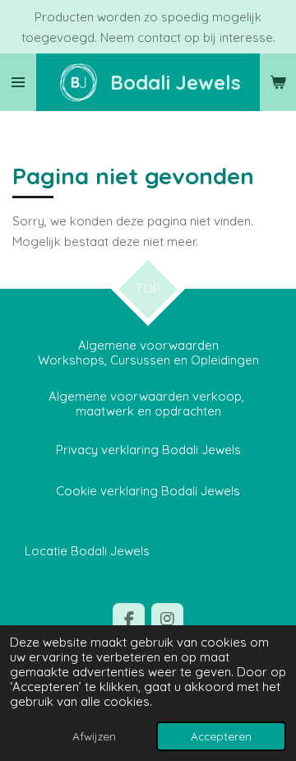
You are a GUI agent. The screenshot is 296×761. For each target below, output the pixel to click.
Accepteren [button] (221, 736)
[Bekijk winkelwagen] (278, 82)
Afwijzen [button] (94, 736)
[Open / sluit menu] (18, 82)
